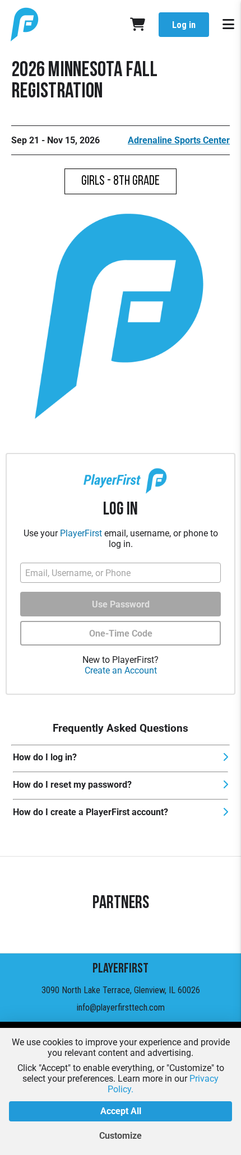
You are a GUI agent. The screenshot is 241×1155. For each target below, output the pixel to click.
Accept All (120, 1111)
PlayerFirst (81, 533)
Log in (184, 25)
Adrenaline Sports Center (179, 140)
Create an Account (121, 670)
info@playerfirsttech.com (121, 1007)
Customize (120, 1135)
